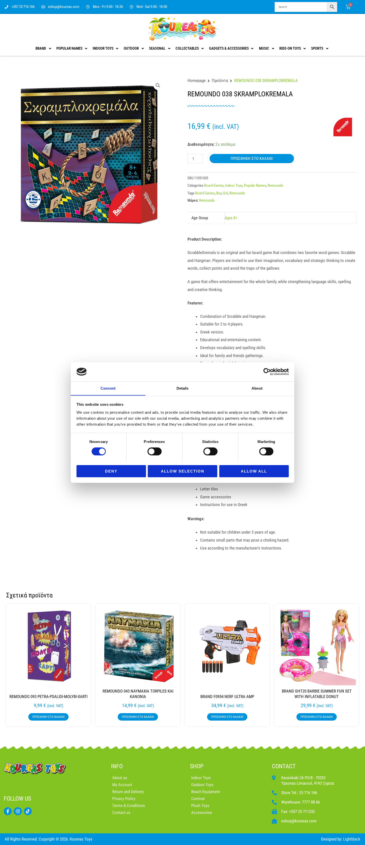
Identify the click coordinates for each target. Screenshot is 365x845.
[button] (157, 85)
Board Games (214, 185)
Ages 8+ (231, 218)
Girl (225, 193)
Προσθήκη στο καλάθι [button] (48, 717)
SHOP (196, 766)
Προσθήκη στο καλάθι (252, 158)
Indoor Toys (234, 185)
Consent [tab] (108, 388)
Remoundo (275, 185)
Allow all (254, 471)
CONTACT (284, 766)
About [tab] (257, 388)
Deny (111, 471)
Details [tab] (183, 388)
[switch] (154, 451)
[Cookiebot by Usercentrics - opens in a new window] (267, 371)
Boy (218, 193)
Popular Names (255, 185)
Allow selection (182, 471)
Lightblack (351, 839)
